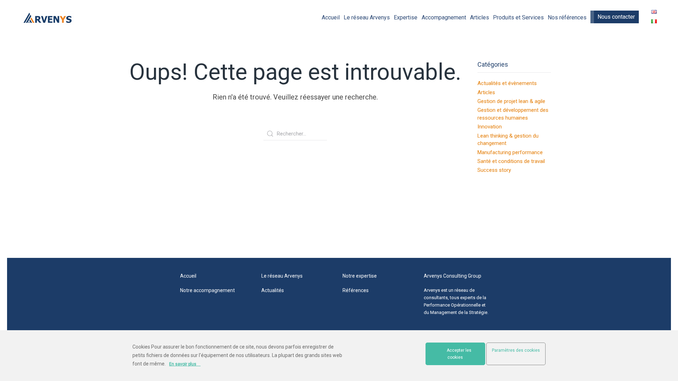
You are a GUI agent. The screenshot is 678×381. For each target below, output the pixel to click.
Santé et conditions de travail (511, 161)
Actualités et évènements (507, 83)
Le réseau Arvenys (367, 17)
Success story (494, 170)
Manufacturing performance (510, 152)
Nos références (567, 17)
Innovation (489, 126)
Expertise (405, 17)
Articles (479, 17)
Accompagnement (444, 17)
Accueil (331, 17)
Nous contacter (616, 16)
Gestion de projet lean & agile (511, 101)
